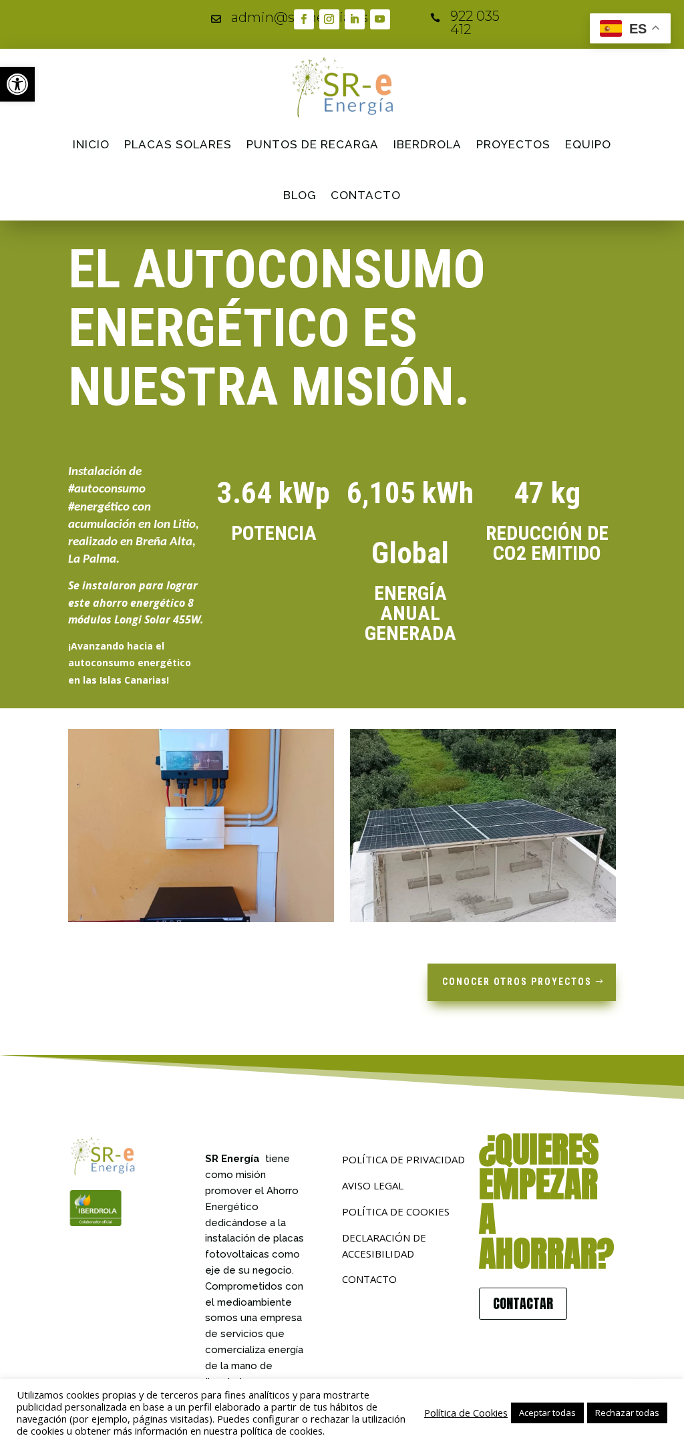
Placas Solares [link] (178, 144)
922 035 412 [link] (475, 22)
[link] (17, 84)
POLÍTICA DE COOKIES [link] (396, 1211)
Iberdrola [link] (427, 144)
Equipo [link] (588, 144)
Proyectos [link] (513, 144)
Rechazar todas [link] (627, 1413)
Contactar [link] (523, 1303)
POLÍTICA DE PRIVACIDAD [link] (403, 1159)
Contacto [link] (366, 195)
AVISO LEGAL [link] (372, 1185)
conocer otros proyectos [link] (517, 981)
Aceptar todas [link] (547, 1413)
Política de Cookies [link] (466, 1413)
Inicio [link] (91, 144)
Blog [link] (299, 195)
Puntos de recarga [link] (312, 144)
